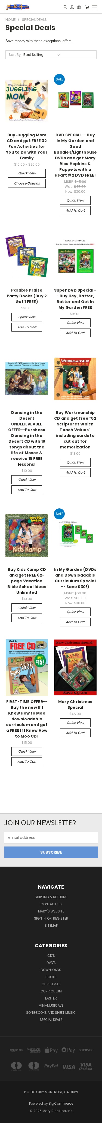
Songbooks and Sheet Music (51, 1012)
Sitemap (51, 925)
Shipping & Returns (51, 897)
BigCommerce (61, 1103)
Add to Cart (75, 210)
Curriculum (51, 991)
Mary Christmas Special (75, 704)
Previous (8, 1118)
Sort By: (15, 54)
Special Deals (51, 1019)
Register (60, 918)
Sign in (40, 918)
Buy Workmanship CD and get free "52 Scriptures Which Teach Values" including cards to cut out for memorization (75, 430)
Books (51, 977)
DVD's (51, 962)
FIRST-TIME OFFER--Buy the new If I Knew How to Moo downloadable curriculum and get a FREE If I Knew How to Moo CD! (27, 719)
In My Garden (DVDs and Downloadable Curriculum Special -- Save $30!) (75, 578)
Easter (51, 998)
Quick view (27, 173)
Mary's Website (51, 911)
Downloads (51, 969)
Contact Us (51, 904)
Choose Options (27, 183)
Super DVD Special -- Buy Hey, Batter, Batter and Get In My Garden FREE (75, 298)
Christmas (51, 984)
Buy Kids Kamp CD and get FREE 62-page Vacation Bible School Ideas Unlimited (26, 581)
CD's (51, 955)
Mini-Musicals (51, 1005)
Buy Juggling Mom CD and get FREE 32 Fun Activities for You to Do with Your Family (27, 146)
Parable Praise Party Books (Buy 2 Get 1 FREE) (27, 295)
